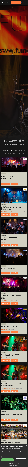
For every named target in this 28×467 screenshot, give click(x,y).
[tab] (7, 150)
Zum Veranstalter (6, 183)
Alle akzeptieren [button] (7, 459)
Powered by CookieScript (14, 465)
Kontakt (16, 2)
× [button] (26, 445)
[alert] (14, 455)
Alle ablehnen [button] (21, 459)
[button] (26, 2)
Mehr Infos (14, 183)
